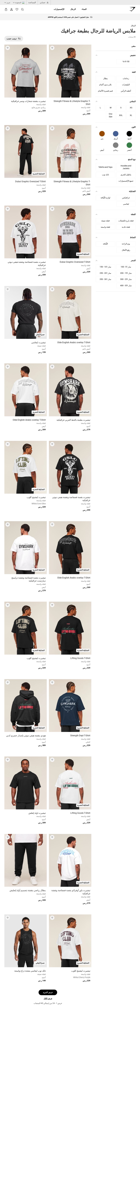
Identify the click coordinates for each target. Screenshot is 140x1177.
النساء (84, 9)
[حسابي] (11, 9)
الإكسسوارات (59, 9)
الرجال (73, 9)
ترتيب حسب (12, 38)
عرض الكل (48, 998)
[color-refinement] (129, 133)
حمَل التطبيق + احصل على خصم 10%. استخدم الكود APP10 (68, 17)
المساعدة (32, 2)
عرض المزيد (48, 992)
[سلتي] (6, 9)
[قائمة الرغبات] (17, 9)
